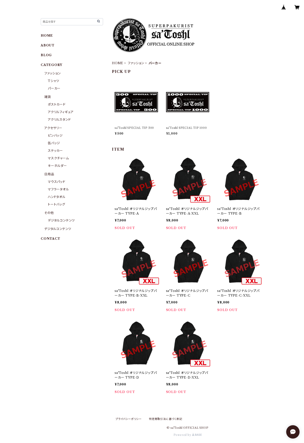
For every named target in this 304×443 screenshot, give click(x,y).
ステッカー (55, 151)
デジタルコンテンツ (61, 220)
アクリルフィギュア (61, 112)
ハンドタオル (56, 197)
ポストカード (57, 104)
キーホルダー (57, 166)
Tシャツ (53, 81)
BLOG (46, 55)
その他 (49, 213)
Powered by (183, 435)
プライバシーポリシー (129, 419)
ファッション (136, 63)
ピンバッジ (55, 136)
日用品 (49, 174)
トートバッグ (56, 204)
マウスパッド (56, 182)
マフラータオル (58, 189)
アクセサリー (53, 128)
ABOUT (48, 45)
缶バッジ (54, 143)
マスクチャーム (58, 158)
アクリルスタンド (59, 120)
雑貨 (47, 97)
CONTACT (50, 239)
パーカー (54, 88)
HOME (117, 63)
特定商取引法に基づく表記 (165, 419)
